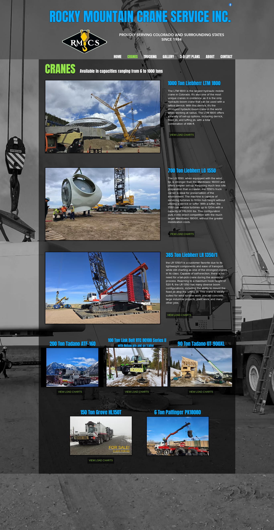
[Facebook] (230, 5)
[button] (102, 116)
